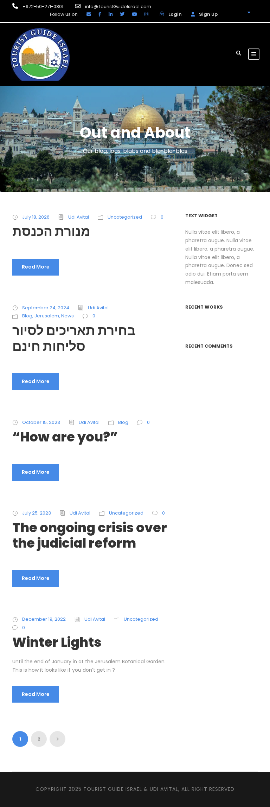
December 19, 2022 (44, 619)
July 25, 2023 (36, 513)
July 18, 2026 (36, 217)
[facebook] (99, 14)
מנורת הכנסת (51, 231)
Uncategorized (125, 217)
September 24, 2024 (45, 307)
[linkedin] (110, 14)
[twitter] (122, 14)
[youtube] (134, 14)
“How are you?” (65, 437)
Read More (36, 266)
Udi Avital (78, 217)
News (67, 315)
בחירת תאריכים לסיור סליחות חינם (74, 338)
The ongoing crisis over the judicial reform (89, 535)
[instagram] (146, 14)
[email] (88, 14)
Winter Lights (56, 642)
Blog (27, 315)
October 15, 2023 (41, 422)
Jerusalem (46, 315)
